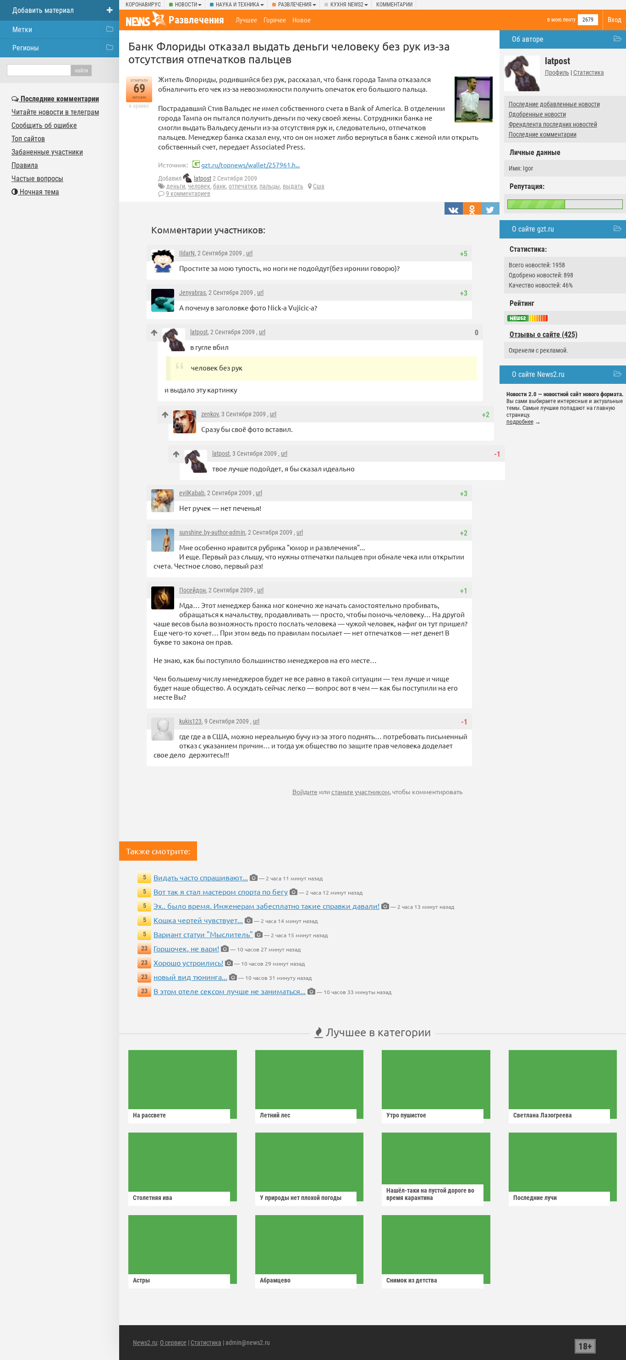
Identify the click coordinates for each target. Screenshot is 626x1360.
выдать (293, 186)
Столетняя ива (152, 1197)
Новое (301, 20)
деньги (175, 186)
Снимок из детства (411, 1280)
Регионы (25, 48)
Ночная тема (38, 192)
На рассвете (149, 1115)
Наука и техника (237, 4)
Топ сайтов (28, 138)
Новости (186, 4)
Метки (22, 29)
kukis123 (190, 721)
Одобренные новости (537, 114)
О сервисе (173, 1342)
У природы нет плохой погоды (300, 1197)
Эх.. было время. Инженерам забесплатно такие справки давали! (266, 905)
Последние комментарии (543, 134)
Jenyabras (192, 292)
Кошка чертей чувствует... (198, 919)
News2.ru (145, 1342)
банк (219, 186)
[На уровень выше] (154, 333)
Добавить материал (43, 10)
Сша (318, 186)
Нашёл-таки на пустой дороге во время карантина (430, 1194)
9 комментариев (188, 193)
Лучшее (246, 20)
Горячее (275, 20)
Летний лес (275, 1115)
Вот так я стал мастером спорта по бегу (221, 891)
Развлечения (295, 4)
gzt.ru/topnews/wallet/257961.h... (250, 164)
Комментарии (394, 4)
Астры (141, 1280)
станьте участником (360, 791)
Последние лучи (535, 1197)
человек (199, 186)
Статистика (588, 72)
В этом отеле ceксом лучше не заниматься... (230, 990)
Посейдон (192, 590)
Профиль (557, 72)
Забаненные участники (47, 152)
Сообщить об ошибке (44, 125)
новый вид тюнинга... (190, 976)
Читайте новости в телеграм (55, 112)
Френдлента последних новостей (553, 124)
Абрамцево (275, 1280)
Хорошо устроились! (188, 962)
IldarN (187, 253)
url (249, 253)
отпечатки (243, 186)
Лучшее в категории (377, 1032)
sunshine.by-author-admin (212, 532)
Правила (24, 165)
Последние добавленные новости (554, 104)
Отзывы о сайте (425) (543, 334)
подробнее (519, 421)
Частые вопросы (37, 178)
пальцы (269, 186)
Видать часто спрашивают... (201, 877)
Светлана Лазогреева (542, 1115)
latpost (202, 178)
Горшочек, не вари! (186, 948)
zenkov (210, 414)
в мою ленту (561, 20)
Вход (614, 20)
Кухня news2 (346, 4)
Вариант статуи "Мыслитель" (203, 934)
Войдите (305, 791)
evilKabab (191, 493)
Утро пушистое (406, 1115)
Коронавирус (143, 4)
